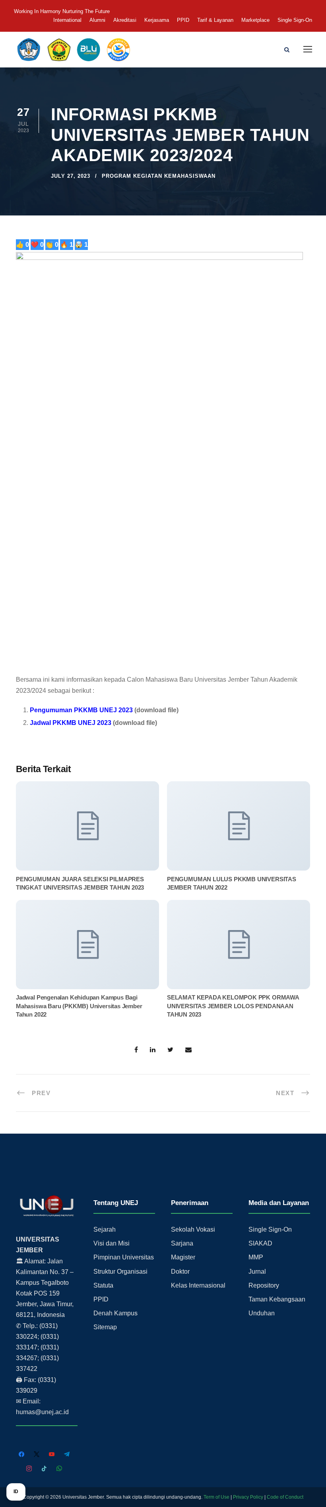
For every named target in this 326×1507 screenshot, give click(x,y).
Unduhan (261, 1313)
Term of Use (216, 1497)
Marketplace (255, 20)
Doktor (180, 1271)
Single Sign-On (294, 20)
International (67, 20)
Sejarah (104, 1229)
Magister (183, 1257)
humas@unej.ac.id (42, 1412)
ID (16, 1491)
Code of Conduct (285, 1497)
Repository (263, 1285)
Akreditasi (124, 20)
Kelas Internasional (198, 1285)
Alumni (97, 20)
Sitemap (105, 1327)
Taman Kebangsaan (276, 1299)
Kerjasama (156, 20)
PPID (183, 20)
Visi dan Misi (111, 1243)
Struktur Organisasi (120, 1271)
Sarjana (182, 1243)
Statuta (103, 1285)
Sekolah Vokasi (193, 1229)
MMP (255, 1257)
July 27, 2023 (70, 176)
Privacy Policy (248, 1497)
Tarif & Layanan (215, 20)
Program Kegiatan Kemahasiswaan (158, 176)
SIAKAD (260, 1243)
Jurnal (257, 1271)
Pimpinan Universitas (123, 1257)
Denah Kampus (115, 1313)
